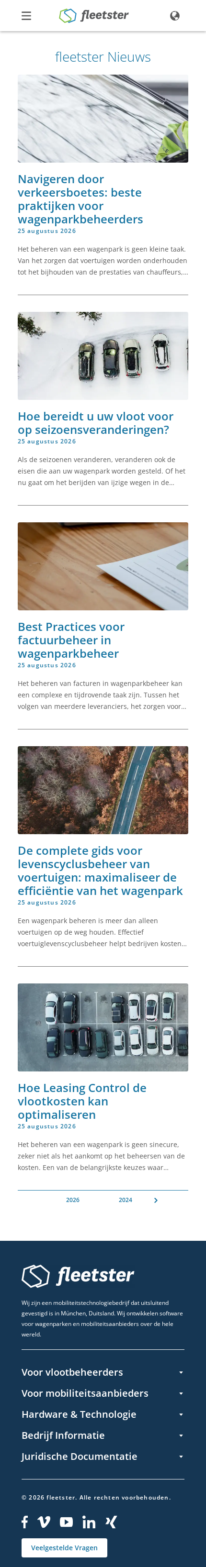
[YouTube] (66, 1522)
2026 (73, 1200)
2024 (125, 1200)
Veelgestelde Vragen (64, 1547)
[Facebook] (25, 1522)
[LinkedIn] (89, 1522)
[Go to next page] (156, 1200)
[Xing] (111, 1522)
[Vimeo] (43, 1522)
